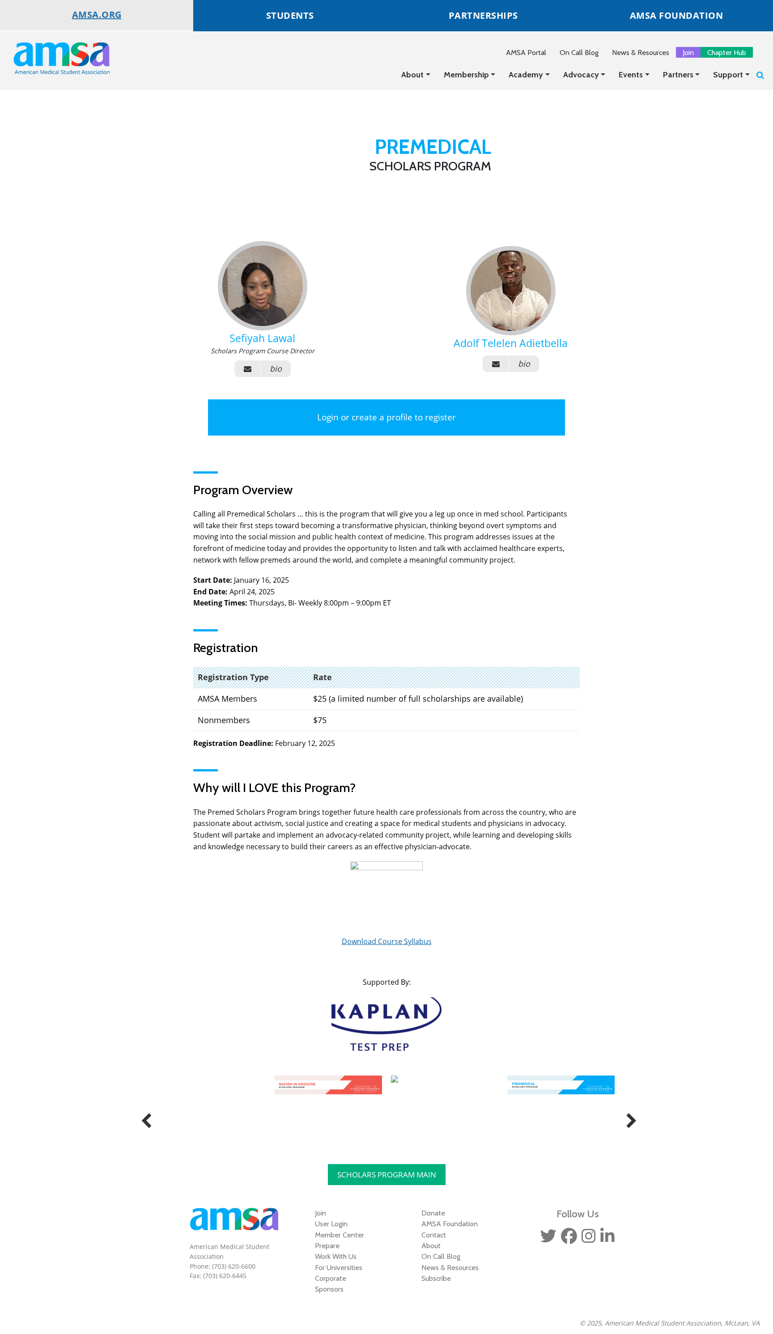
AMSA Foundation (449, 1223)
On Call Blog (579, 52)
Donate (433, 1212)
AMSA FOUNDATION (676, 15)
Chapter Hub (726, 52)
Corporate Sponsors (330, 1283)
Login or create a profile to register (386, 417)
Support (728, 75)
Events (631, 75)
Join (688, 52)
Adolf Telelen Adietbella (511, 343)
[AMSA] (56, 58)
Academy (526, 75)
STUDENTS (290, 15)
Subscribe (436, 1278)
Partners (678, 75)
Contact (433, 1234)
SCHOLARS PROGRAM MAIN (386, 1174)
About (412, 75)
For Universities (338, 1267)
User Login (331, 1223)
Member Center (339, 1234)
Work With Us (336, 1256)
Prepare (327, 1245)
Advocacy (581, 75)
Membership (466, 75)
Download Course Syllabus (387, 941)
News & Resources (640, 52)
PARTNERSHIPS (483, 15)
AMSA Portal (526, 52)
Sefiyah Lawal (262, 338)
